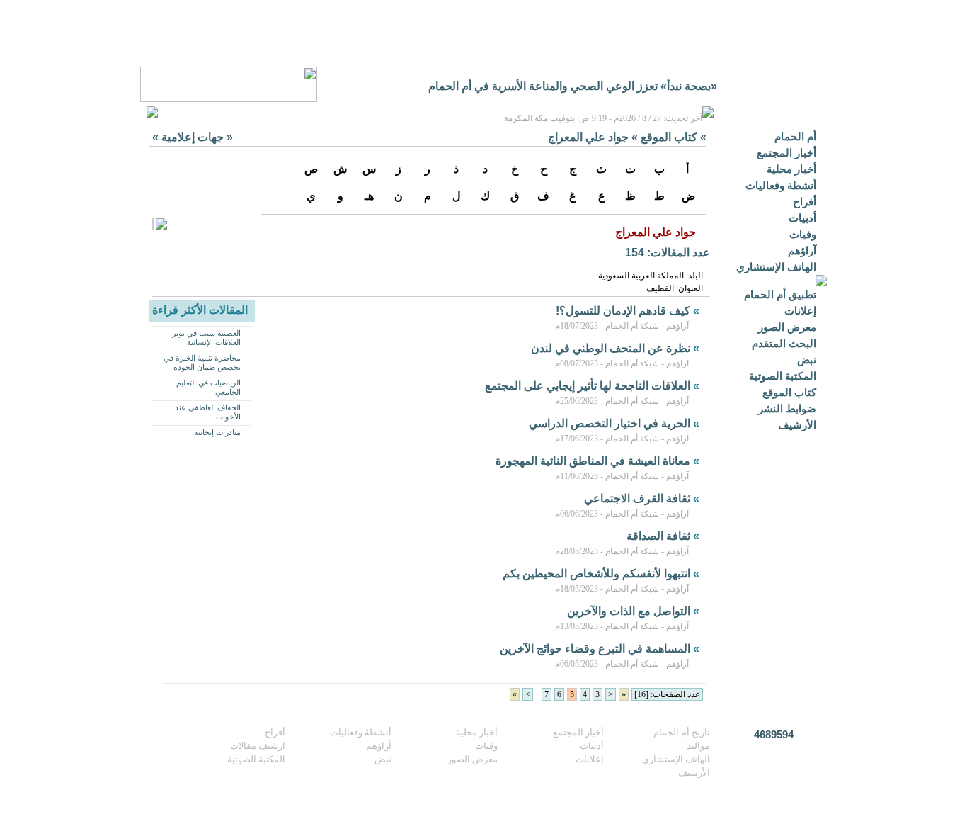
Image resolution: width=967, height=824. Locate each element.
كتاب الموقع (789, 392)
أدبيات (802, 218)
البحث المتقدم (784, 343)
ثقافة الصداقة (658, 536)
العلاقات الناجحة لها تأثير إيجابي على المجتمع (587, 386)
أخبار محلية (791, 169)
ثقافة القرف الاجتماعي (637, 498)
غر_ (708, 86)
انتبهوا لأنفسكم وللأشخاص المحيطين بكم (596, 574)
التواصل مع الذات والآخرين (628, 611)
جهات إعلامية (192, 137)
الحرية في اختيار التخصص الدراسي (609, 423)
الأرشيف (797, 425)
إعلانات (800, 311)
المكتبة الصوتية (782, 376)
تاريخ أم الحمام (681, 732)
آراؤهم (802, 250)
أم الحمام (795, 136)
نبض (806, 360)
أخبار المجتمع (786, 153)
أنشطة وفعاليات (780, 185)
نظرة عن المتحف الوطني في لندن (610, 348)
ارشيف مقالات (257, 745)
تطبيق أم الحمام (780, 294)
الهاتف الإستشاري (776, 267)
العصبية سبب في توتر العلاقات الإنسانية (206, 337)
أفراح (804, 202)
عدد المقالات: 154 (667, 253)
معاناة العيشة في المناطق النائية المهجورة (593, 461)
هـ (369, 196)
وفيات (802, 234)
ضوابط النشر (787, 408)
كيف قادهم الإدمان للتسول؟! (623, 311)
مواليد (698, 745)
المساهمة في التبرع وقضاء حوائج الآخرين (595, 649)
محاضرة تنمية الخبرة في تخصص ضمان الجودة (202, 362)
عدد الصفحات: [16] (667, 694)
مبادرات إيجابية (217, 432)
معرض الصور (787, 327)
